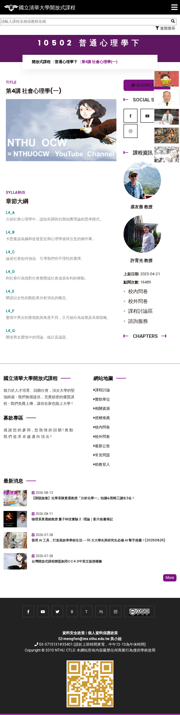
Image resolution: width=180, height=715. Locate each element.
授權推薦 (102, 418)
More (169, 577)
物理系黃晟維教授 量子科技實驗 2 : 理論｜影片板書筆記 (72, 519)
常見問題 (102, 455)
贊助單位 (102, 399)
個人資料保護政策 (103, 633)
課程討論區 (140, 311)
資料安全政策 (73, 633)
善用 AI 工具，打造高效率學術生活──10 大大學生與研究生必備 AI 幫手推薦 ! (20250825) (98, 540)
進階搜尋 (167, 28)
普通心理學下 (66, 62)
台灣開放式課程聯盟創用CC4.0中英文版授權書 (67, 561)
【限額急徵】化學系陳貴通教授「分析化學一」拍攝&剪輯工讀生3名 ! (83, 498)
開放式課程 (41, 62)
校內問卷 (138, 291)
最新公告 (102, 446)
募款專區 (13, 417)
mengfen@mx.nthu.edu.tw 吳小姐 (92, 639)
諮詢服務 (138, 321)
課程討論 (102, 390)
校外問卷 (138, 301)
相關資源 (102, 408)
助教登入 (102, 464)
